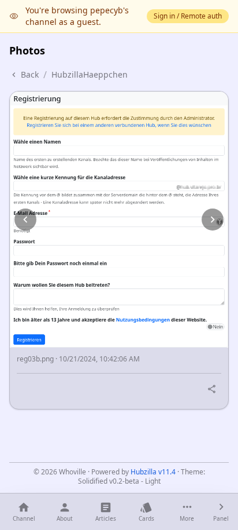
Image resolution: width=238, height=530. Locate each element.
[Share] (211, 389)
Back (30, 74)
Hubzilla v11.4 (153, 472)
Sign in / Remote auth (188, 16)
